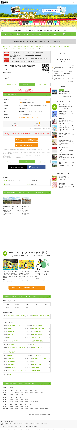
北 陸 (4, 397)
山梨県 (11, 394)
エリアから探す (9, 34)
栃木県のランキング (14, 316)
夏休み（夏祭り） (33, 423)
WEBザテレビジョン (18, 426)
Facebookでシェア (37, 167)
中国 (55, 30)
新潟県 (21, 394)
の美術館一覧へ (32, 181)
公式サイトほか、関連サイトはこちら (28, 117)
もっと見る (71, 81)
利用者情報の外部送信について (63, 429)
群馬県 (7, 307)
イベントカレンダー (24, 34)
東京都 (17, 304)
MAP (48, 102)
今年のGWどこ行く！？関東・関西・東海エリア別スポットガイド (26, 61)
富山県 (16, 397)
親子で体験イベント (14, 56)
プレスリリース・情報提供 (35, 429)
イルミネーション (43, 423)
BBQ (29, 52)
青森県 (16, 390)
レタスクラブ (4, 426)
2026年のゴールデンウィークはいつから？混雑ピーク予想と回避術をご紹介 (28, 58)
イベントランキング (39, 34)
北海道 (19, 30)
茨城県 (26, 307)
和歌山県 (32, 401)
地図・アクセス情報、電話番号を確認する (27, 140)
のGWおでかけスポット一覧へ (12, 181)
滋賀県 (36, 401)
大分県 (31, 408)
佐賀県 (16, 408)
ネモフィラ (12, 52)
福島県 (36, 390)
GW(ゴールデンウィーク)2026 (9, 30)
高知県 (26, 406)
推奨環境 (22, 429)
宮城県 (11, 390)
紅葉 (38, 423)
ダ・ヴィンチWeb (10, 426)
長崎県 (21, 408)
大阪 (51, 30)
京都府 (16, 401)
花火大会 (26, 423)
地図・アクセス (42, 84)
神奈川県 (27, 304)
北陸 (44, 30)
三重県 (21, 399)
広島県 (11, 404)
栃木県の (14, 325)
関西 (48, 30)
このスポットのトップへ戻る (26, 145)
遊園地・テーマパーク (69, 34)
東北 (23, 30)
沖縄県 (46, 408)
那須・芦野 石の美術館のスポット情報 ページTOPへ (40, 414)
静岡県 (26, 399)
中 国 (4, 404)
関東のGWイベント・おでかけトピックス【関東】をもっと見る (27, 287)
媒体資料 (43, 429)
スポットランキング (54, 34)
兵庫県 (21, 401)
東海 (38, 30)
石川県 (11, 397)
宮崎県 (36, 408)
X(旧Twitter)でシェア (18, 167)
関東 (27, 30)
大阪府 (11, 401)
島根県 (31, 404)
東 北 (4, 390)
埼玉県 (45, 304)
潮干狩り (18, 52)
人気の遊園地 (38, 55)
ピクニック (24, 52)
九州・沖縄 (63, 30)
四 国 (4, 406)
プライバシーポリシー (16, 429)
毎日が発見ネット (35, 426)
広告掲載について (49, 429)
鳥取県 (26, 404)
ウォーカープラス (5, 423)
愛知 (41, 30)
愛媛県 (16, 406)
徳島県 (21, 406)
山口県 (21, 404)
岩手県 (21, 390)
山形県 (31, 390)
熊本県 (26, 408)
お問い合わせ (28, 429)
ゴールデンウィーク (20, 423)
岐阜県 (16, 399)
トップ (10, 84)
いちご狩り (11, 423)
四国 (58, 30)
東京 (30, 30)
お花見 (15, 423)
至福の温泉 (31, 55)
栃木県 (5, 72)
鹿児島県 (42, 408)
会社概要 (54, 429)
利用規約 (9, 429)
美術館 (6, 78)
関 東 (4, 392)
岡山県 (16, 404)
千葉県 (36, 304)
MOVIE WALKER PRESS (27, 426)
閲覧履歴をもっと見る (68, 96)
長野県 (16, 394)
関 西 (4, 401)
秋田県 (26, 390)
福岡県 (11, 408)
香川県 (11, 406)
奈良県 (26, 401)
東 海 (4, 399)
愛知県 (11, 399)
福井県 (21, 397)
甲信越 (33, 30)
